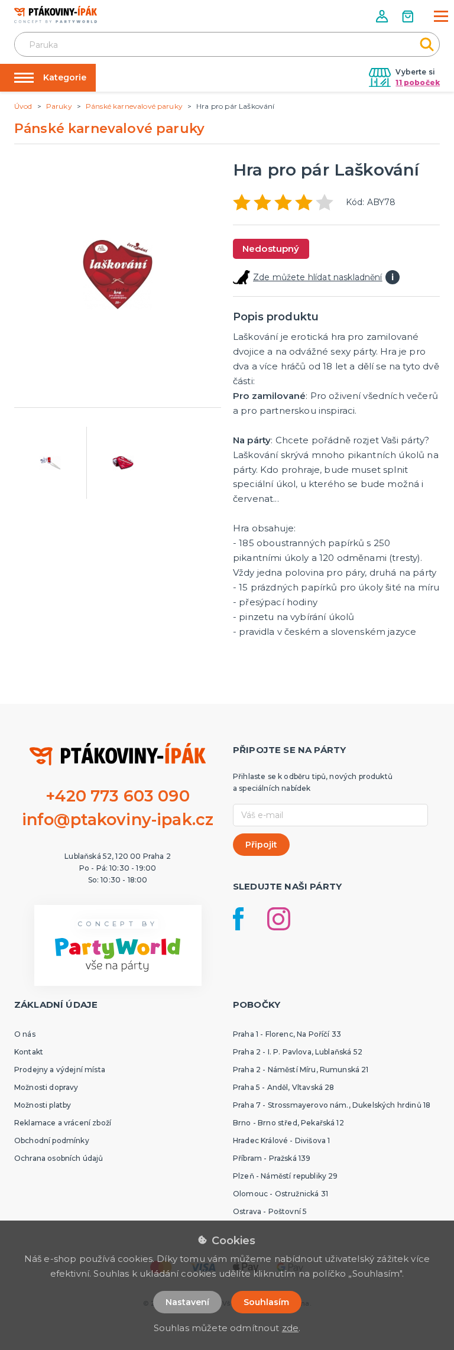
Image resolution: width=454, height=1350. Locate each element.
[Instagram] (278, 918)
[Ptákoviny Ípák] (55, 14)
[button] (383, 16)
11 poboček (417, 82)
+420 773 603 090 (118, 796)
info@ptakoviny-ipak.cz (118, 819)
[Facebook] (238, 918)
